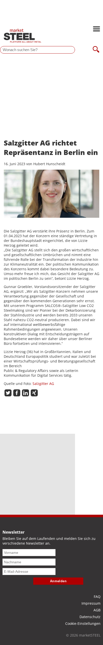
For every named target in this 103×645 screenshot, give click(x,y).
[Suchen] (96, 50)
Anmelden (58, 581)
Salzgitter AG (43, 383)
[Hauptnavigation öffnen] (96, 29)
